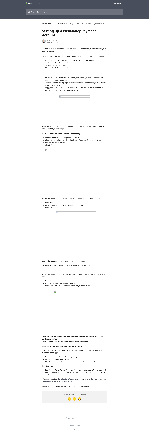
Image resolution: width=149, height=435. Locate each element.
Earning (70, 24)
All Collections (47, 24)
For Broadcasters (59, 24)
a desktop (93, 379)
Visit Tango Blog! (74, 425)
